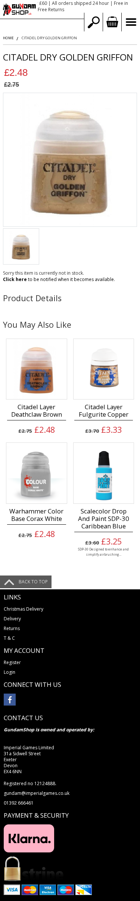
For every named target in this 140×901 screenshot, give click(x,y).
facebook (10, 700)
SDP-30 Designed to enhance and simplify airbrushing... (103, 551)
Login (9, 672)
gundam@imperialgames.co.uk (36, 793)
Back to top (33, 581)
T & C (9, 638)
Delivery (12, 618)
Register (12, 662)
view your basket (112, 22)
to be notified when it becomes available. (59, 279)
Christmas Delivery (23, 609)
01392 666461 (19, 803)
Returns (12, 628)
